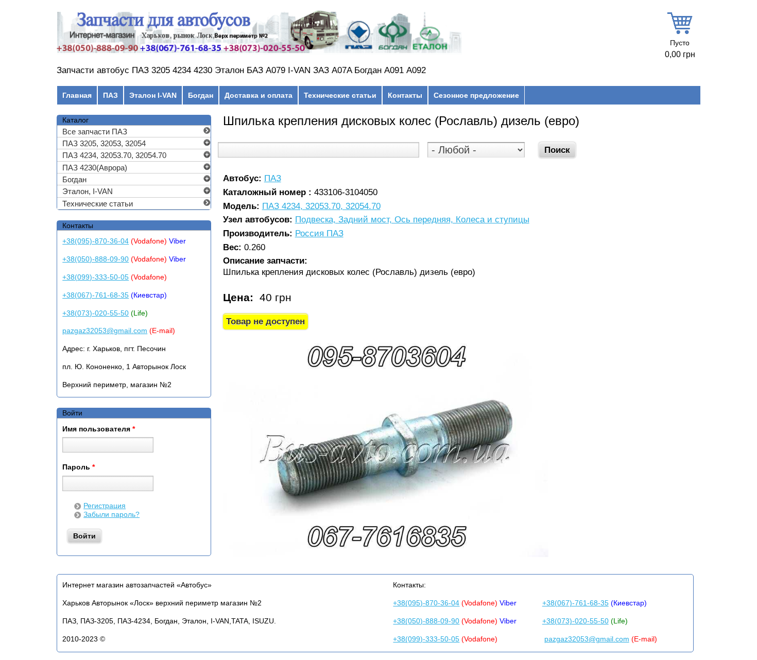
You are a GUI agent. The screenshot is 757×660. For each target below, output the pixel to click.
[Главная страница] (259, 53)
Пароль (78, 467)
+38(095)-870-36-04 (95, 241)
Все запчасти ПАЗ (94, 131)
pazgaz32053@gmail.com (104, 330)
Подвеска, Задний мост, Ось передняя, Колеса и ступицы (412, 220)
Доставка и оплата (259, 95)
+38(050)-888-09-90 (95, 259)
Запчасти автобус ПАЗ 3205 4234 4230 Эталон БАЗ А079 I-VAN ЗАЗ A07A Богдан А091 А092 (241, 70)
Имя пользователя (98, 429)
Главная (77, 95)
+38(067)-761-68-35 (95, 295)
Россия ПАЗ (319, 234)
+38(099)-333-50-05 (95, 277)
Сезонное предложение (476, 95)
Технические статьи (340, 95)
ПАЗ (110, 95)
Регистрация (104, 505)
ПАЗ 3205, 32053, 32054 (104, 143)
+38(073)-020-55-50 (95, 313)
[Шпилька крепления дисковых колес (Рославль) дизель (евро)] (386, 554)
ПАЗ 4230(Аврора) (94, 167)
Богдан (200, 95)
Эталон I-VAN (153, 95)
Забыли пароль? (111, 514)
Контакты (405, 95)
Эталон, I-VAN (87, 191)
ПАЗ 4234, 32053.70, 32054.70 (321, 206)
